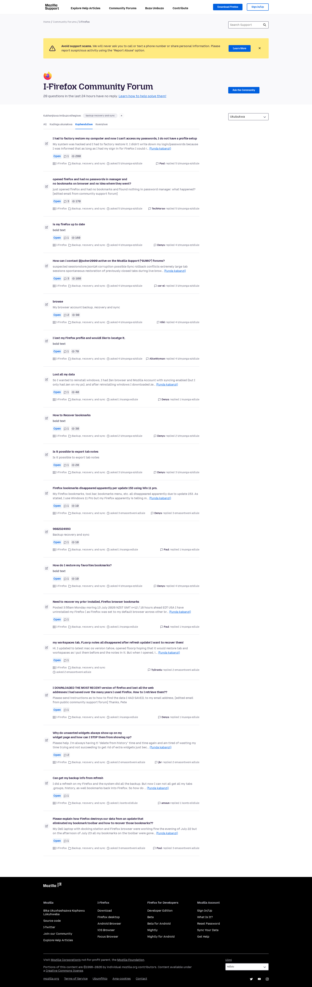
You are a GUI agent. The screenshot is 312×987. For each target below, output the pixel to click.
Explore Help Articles (85, 8)
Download (105, 910)
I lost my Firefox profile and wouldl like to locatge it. (89, 338)
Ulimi (228, 960)
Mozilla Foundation (130, 960)
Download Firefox (227, 6)
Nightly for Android (161, 936)
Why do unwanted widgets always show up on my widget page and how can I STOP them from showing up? (92, 735)
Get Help (203, 936)
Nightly (152, 930)
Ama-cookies (121, 978)
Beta (150, 917)
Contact (141, 978)
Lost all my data (64, 374)
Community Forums (122, 8)
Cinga (265, 25)
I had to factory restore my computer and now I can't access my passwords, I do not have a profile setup (125, 138)
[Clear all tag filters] (121, 115)
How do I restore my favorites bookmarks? (82, 565)
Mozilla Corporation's (66, 960)
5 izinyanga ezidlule (187, 163)
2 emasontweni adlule (185, 669)
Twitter (251, 979)
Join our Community (57, 933)
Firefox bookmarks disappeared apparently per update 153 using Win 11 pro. (105, 488)
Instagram (267, 979)
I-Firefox (61, 163)
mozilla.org (51, 978)
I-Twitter (49, 927)
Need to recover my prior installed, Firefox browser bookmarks (96, 601)
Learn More (239, 48)
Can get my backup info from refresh (78, 778)
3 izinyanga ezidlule (187, 285)
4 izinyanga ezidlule (187, 245)
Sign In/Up (258, 6)
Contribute (180, 8)
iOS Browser (106, 930)
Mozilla (52, 885)
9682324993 (61, 529)
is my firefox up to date (69, 224)
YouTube (259, 979)
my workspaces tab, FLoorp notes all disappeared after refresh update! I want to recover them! (118, 642)
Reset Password (208, 923)
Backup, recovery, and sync (88, 163)
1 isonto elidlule (189, 803)
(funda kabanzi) (160, 148)
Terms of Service (76, 978)
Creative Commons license (64, 970)
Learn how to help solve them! (142, 96)
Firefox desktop (109, 917)
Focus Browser (108, 936)
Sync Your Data (207, 930)
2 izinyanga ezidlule (187, 435)
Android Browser (109, 923)
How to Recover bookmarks (72, 415)
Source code (52, 920)
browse (58, 301)
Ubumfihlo (100, 978)
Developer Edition (160, 910)
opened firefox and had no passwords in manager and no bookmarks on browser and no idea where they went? (92, 181)
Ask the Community (244, 90)
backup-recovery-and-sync (100, 115)
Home (46, 21)
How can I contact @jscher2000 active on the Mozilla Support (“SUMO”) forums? (109, 260)
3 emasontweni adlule (185, 513)
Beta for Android (159, 923)
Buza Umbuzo (154, 8)
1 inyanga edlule (189, 399)
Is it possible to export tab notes (75, 451)
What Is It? (205, 917)
